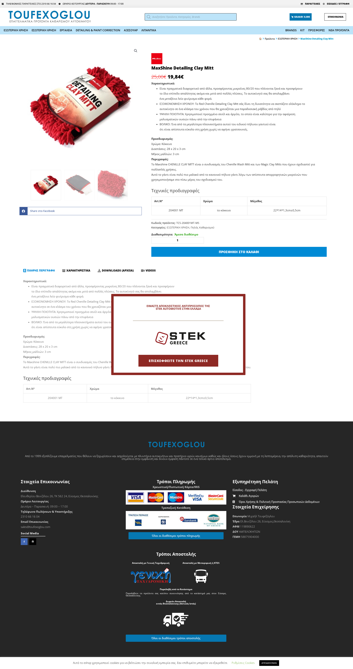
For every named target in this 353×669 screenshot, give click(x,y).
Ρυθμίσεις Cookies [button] (243, 663)
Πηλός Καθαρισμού (202, 227)
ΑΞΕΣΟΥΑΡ (131, 30)
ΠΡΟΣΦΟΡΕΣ (316, 30)
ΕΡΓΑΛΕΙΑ (66, 30)
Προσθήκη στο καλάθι (239, 252)
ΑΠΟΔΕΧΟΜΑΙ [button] (269, 663)
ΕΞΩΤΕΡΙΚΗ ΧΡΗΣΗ (16, 30)
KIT (302, 30)
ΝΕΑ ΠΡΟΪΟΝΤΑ (339, 30)
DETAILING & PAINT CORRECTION (98, 30)
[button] (135, 50)
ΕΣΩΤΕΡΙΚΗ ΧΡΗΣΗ (44, 30)
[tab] (38, 270)
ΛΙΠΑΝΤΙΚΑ (148, 30)
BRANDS (291, 30)
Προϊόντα (270, 39)
